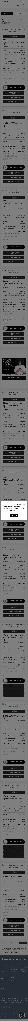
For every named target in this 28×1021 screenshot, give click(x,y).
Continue (14, 515)
